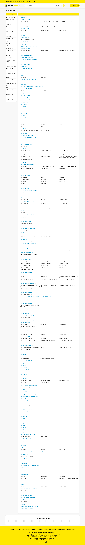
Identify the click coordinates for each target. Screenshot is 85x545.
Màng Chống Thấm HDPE (26, 44)
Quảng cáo (22, 1)
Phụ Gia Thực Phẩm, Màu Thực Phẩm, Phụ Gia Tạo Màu (32, 86)
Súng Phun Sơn (43, 324)
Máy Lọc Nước (24, 239)
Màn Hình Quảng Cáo (25, 28)
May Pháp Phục (24, 374)
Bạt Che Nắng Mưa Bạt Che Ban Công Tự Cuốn (49, 21)
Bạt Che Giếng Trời (24, 23)
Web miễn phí (29, 1)
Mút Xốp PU (23, 504)
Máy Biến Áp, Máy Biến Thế (26, 88)
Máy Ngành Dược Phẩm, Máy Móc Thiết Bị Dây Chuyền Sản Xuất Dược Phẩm (36, 296)
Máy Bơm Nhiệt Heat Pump (26, 108)
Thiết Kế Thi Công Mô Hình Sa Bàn (27, 456)
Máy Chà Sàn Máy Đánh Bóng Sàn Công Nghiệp (30, 347)
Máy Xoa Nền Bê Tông (64, 267)
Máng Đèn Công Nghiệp (25, 50)
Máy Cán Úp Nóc (24, 185)
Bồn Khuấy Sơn (24, 324)
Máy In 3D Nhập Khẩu (25, 203)
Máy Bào (61, 122)
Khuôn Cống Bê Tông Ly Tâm (65, 261)
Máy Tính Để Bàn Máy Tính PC (26, 436)
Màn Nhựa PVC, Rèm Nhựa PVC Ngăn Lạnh (29, 32)
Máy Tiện (42, 122)
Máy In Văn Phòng (24, 199)
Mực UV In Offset (24, 481)
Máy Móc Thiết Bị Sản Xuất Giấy (27, 320)
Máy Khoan (42, 124)
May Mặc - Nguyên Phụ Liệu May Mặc (28, 243)
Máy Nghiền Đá (24, 367)
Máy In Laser (42, 199)
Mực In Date (23, 476)
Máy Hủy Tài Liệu (24, 195)
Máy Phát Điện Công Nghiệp (26, 380)
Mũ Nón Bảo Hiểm (24, 469)
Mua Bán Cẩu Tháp (63, 338)
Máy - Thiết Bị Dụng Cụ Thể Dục (27, 164)
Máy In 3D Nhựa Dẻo (64, 203)
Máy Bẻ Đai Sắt (63, 177)
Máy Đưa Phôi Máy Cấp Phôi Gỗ (27, 279)
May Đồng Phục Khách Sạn (65, 154)
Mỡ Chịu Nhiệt (23, 449)
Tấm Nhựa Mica (24, 445)
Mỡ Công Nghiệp (24, 447)
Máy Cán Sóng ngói (24, 183)
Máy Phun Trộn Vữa (24, 342)
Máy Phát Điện (24, 378)
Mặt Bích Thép (23, 77)
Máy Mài (22, 124)
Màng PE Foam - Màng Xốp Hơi (27, 57)
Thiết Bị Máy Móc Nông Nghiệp (27, 252)
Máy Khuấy (23, 210)
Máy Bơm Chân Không (25, 95)
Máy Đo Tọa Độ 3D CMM (45, 141)
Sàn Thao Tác (43, 338)
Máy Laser (23, 232)
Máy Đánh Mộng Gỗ (63, 274)
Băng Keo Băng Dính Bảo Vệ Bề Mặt (27, 39)
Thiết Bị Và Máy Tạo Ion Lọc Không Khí (28, 236)
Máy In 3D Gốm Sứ (44, 205)
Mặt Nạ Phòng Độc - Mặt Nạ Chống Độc (29, 79)
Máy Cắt (22, 111)
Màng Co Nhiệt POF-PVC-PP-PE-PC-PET (29, 46)
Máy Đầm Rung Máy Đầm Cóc (26, 338)
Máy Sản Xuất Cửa (24, 403)
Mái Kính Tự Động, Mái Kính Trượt (27, 26)
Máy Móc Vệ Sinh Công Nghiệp (27, 345)
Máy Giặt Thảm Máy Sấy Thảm (66, 347)
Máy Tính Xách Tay (44, 436)
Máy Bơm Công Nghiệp (25, 99)
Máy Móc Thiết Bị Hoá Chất (26, 303)
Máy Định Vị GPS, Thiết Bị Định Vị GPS (28, 137)
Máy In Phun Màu (63, 199)
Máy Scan (23, 420)
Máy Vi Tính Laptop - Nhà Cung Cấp (28, 434)
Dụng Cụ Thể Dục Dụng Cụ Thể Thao (47, 166)
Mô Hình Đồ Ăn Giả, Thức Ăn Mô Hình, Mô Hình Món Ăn (32, 452)
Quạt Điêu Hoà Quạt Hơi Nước (26, 223)
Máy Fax (22, 173)
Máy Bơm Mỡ (23, 106)
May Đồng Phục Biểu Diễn (25, 150)
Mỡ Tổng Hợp (62, 449)
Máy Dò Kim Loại (24, 146)
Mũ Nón (22, 467)
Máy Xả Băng (23, 181)
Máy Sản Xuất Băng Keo (25, 400)
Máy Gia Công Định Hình (26, 175)
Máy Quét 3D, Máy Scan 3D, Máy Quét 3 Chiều (30, 396)
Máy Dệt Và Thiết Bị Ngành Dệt (27, 135)
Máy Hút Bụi (42, 347)
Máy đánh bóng (43, 334)
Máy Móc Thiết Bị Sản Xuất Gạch (27, 315)
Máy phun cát (62, 332)
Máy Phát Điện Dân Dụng (45, 380)
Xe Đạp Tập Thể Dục (44, 168)
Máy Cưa (22, 126)
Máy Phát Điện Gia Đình (64, 380)
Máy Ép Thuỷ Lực (24, 177)
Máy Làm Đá (23, 217)
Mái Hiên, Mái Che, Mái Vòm (26, 19)
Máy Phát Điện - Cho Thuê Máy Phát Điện (29, 385)
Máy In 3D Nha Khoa (25, 208)
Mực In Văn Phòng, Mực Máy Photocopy (29, 488)
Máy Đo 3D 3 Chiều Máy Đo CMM (27, 140)
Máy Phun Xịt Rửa (24, 391)
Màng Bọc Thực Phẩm (25, 41)
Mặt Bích (22, 75)
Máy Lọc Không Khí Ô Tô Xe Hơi (46, 236)
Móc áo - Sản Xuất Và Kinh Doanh (27, 458)
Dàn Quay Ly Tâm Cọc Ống (26, 265)
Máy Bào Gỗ (42, 274)
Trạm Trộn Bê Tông (44, 265)
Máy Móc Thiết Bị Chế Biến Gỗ (27, 272)
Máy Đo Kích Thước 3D (25, 141)
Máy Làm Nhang (24, 225)
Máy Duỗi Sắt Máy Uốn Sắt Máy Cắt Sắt (47, 340)
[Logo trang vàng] (12, 5)
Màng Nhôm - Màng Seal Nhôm (27, 55)
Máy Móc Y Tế (23, 351)
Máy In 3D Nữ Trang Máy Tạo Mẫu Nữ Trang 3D (49, 208)
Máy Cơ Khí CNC (24, 117)
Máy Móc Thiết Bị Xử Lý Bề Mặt (27, 330)
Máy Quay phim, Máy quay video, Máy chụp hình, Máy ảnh (32, 394)
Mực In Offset (23, 478)
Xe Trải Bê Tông (24, 261)
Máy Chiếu (23, 115)
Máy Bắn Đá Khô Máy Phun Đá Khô (27, 334)
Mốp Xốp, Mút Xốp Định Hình (26, 460)
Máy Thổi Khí (23, 427)
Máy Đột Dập (23, 162)
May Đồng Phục (24, 148)
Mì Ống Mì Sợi (24, 440)
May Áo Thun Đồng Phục (25, 156)
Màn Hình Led (23, 30)
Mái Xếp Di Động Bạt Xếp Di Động (66, 21)
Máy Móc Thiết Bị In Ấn (25, 309)
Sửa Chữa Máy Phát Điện (25, 387)
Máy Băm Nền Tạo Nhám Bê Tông (66, 340)
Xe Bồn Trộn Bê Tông (44, 267)
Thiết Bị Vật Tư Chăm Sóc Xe (26, 250)
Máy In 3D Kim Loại (24, 205)
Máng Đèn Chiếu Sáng (25, 48)
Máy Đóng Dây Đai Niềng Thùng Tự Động (28, 294)
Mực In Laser (23, 490)
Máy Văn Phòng (24, 429)
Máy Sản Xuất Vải (24, 414)
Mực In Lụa (42, 478)
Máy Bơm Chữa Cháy (25, 97)
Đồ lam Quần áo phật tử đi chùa (27, 376)
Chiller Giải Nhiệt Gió (25, 230)
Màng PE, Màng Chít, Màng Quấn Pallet (29, 59)
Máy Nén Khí (23, 354)
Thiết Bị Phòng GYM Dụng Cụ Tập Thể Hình (68, 166)
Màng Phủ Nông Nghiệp (25, 64)
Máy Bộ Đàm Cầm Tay (25, 93)
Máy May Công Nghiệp (25, 245)
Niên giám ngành (9, 1)
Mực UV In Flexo (43, 481)
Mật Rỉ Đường (23, 84)
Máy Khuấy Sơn (24, 212)
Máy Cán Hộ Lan (43, 185)
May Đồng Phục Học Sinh (45, 156)
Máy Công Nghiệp (24, 128)
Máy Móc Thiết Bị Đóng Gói (26, 292)
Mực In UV (23, 484)
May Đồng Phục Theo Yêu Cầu (26, 159)
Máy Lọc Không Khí (25, 234)
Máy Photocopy (24, 389)
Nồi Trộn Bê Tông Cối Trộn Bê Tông (27, 269)
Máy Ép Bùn (23, 170)
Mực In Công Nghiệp (25, 474)
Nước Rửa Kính (43, 250)
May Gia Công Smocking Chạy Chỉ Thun (29, 190)
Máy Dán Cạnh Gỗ (24, 274)
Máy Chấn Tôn (43, 181)
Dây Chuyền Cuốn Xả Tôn (25, 179)
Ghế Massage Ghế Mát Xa (26, 72)
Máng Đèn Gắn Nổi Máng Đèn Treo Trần (67, 50)
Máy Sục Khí (23, 423)
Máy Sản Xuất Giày (24, 411)
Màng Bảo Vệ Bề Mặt (25, 37)
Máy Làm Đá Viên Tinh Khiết (45, 219)
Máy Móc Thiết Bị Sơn (25, 322)
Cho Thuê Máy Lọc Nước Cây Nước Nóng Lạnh (29, 241)
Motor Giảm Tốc (24, 463)
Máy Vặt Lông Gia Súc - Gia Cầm (27, 432)
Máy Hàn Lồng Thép (64, 263)
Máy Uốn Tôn (42, 177)
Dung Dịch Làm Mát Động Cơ (65, 250)
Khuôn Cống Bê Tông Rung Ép (26, 263)
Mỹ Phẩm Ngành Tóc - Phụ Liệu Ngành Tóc (29, 506)
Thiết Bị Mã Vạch (24, 17)
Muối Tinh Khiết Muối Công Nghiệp (28, 497)
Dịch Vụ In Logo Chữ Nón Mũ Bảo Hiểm (28, 471)
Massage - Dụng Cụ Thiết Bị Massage (28, 70)
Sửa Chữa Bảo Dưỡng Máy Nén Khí (47, 358)
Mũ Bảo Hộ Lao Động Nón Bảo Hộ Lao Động (30, 465)
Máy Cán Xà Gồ (43, 183)
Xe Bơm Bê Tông (63, 265)
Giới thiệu (16, 1)
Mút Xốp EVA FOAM (24, 501)
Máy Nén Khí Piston (44, 356)
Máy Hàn (22, 192)
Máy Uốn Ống (43, 179)
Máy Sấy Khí (23, 418)
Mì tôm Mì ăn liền (24, 442)
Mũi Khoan (23, 493)
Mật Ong (22, 82)
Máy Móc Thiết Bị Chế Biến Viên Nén (28, 283)
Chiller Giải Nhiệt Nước (44, 230)
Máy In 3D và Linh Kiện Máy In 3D (27, 201)
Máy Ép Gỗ (23, 276)
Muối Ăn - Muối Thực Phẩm (26, 495)
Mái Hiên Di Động (63, 23)
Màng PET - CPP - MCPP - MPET (27, 61)
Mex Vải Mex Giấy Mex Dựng (26, 438)
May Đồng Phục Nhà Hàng (65, 150)
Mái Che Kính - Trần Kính (25, 21)
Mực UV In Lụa (63, 481)
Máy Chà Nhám (63, 334)
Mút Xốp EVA (23, 499)
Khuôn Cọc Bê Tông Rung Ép (45, 263)
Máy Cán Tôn (62, 181)
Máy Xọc (42, 126)
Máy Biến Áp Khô (24, 90)
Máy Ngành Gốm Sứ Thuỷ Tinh (27, 360)
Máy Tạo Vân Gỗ (43, 276)
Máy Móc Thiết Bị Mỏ (25, 313)
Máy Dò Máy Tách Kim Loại (26, 144)
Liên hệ (35, 1)
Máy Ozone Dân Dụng (25, 371)
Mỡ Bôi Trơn (42, 449)
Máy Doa (61, 124)
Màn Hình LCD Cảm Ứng (45, 30)
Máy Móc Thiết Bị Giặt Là (26, 299)
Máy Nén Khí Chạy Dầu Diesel (65, 356)
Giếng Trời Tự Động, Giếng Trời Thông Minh (48, 26)
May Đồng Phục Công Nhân (45, 154)
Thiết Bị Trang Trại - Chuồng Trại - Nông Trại (29, 254)
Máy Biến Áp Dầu (43, 90)
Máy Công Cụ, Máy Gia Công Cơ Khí (28, 120)
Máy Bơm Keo (23, 104)
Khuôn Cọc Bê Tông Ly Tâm (45, 261)
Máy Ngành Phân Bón (25, 363)
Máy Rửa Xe (23, 398)
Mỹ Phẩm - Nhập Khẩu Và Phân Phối (28, 508)
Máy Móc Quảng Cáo (25, 256)
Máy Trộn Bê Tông (24, 267)
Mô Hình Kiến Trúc (24, 454)
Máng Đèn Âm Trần (44, 50)
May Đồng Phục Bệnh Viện (26, 154)
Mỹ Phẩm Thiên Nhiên (25, 510)
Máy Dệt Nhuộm (24, 133)
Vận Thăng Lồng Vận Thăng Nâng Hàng (28, 340)
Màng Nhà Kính (24, 53)
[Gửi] (64, 5)
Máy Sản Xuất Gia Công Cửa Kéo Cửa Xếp (29, 407)
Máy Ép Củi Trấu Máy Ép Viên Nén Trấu (67, 285)
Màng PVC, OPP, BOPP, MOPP (27, 68)
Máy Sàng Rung (24, 416)
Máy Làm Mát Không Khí (26, 221)
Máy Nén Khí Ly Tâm (25, 358)
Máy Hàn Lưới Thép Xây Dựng (46, 130)
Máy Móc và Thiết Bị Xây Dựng (27, 336)
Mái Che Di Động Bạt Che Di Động (46, 23)
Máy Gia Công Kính (25, 188)
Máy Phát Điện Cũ (24, 382)
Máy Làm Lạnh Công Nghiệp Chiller (28, 228)
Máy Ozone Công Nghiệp (26, 369)
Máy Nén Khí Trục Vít (25, 356)
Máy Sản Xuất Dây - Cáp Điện (26, 409)
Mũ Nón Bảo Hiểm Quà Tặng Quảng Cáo (48, 471)
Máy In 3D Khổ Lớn (44, 203)
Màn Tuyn (23, 35)
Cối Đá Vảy (23, 219)
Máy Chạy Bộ (62, 168)
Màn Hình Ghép (63, 30)
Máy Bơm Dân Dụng (25, 102)
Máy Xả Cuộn (62, 179)
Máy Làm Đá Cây (63, 219)
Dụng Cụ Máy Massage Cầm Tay (46, 72)
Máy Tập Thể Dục (24, 166)
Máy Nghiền (23, 365)
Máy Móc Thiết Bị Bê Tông (26, 259)
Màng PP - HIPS (24, 66)
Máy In (22, 197)
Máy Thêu (23, 425)
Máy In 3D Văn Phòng (64, 205)
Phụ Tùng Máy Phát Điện (45, 382)
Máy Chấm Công (24, 113)
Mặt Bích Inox (43, 77)
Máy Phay (23, 122)
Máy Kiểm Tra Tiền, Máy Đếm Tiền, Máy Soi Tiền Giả (31, 214)
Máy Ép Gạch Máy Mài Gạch (26, 317)
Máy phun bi (42, 332)
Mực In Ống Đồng (43, 476)
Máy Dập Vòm (62, 183)
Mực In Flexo (62, 476)
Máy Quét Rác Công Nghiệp (26, 349)
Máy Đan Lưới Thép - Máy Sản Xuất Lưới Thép (29, 130)
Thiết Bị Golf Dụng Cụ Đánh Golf (27, 168)
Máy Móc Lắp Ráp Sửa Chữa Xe (27, 248)
